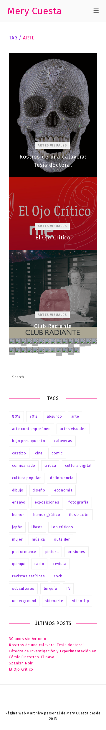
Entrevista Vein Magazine (94, 341)
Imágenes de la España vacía (53, 341)
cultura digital (78, 465)
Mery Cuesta (34, 10)
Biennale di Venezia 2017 (23, 350)
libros (37, 527)
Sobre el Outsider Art (71, 351)
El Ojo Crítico (53, 213)
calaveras (63, 441)
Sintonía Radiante (18, 341)
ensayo (19, 502)
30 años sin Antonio (27, 638)
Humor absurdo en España (65, 341)
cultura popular (26, 478)
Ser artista (65, 350)
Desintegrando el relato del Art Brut (82, 342)
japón (17, 527)
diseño (39, 490)
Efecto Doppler (29, 341)
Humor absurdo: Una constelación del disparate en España (35, 342)
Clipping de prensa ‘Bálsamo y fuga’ (35, 350)
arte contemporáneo (31, 428)
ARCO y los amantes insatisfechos (59, 341)
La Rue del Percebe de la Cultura (59, 351)
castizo (19, 453)
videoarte (54, 601)
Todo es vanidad (41, 350)
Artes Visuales (52, 145)
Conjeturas (77, 350)
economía (63, 490)
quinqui (19, 563)
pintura (52, 551)
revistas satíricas (28, 576)
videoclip (80, 601)
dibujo (18, 490)
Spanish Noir (21, 663)
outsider (62, 539)
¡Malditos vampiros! (23, 342)
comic (57, 453)
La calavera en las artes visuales (12, 341)
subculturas (23, 588)
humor (18, 514)
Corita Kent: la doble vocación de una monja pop (47, 341)
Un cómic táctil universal (12, 351)
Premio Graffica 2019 (41, 341)
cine (39, 453)
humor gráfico (46, 514)
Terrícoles (18, 350)
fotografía (78, 502)
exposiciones (47, 502)
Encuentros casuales (71, 342)
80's (16, 416)
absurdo (54, 416)
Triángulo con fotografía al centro (88, 342)
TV (68, 588)
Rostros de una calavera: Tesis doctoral (53, 115)
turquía (50, 588)
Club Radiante (53, 294)
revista (60, 563)
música (38, 539)
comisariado (23, 465)
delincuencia (61, 478)
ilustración (79, 514)
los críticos (62, 527)
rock (58, 576)
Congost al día (29, 350)
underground (24, 601)
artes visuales (73, 428)
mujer (17, 539)
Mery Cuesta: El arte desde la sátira (47, 350)
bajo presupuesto (28, 441)
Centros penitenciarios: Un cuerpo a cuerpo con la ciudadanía (53, 350)
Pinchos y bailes (77, 341)
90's (33, 416)
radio (39, 563)
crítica (50, 465)
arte (75, 416)
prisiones (76, 551)
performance (24, 551)
